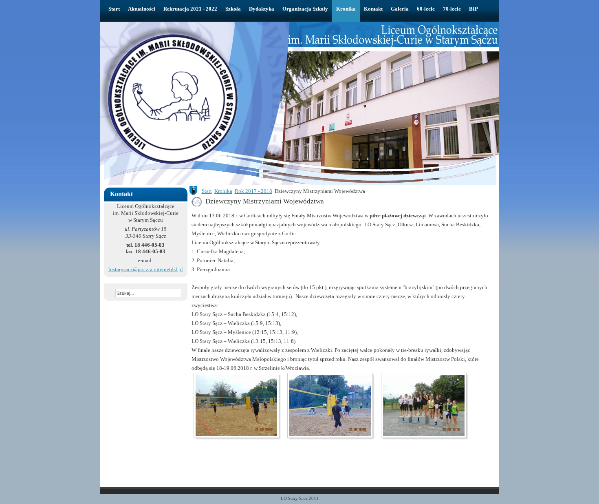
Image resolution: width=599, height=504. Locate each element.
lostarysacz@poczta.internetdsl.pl (145, 269)
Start (207, 191)
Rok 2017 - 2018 (253, 191)
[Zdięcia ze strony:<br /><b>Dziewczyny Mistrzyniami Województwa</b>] (238, 405)
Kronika (223, 191)
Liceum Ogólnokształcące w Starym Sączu (232, 39)
